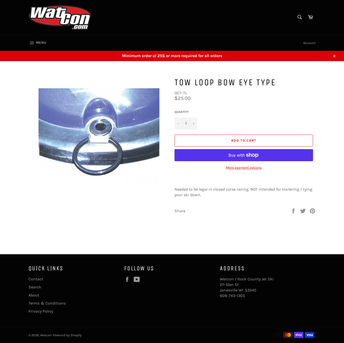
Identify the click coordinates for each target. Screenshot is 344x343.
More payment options (244, 167)
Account (309, 43)
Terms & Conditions (47, 303)
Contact (35, 279)
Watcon (46, 335)
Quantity (182, 112)
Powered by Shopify (67, 335)
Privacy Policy (40, 311)
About (33, 295)
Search (34, 287)
